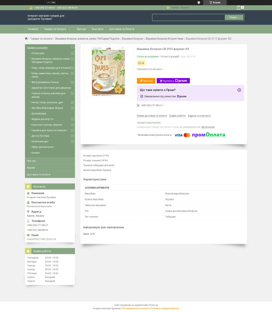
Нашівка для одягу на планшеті (49, 130)
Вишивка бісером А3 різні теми (164, 38)
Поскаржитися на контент (135, 308)
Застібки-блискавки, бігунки (47, 108)
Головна (33, 29)
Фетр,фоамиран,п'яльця (45, 82)
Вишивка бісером (132, 38)
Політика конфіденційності (165, 308)
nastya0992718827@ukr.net (41, 239)
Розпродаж (37, 53)
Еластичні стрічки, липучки (46, 124)
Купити (148, 80)
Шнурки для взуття (42, 119)
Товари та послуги (55, 29)
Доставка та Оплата (121, 29)
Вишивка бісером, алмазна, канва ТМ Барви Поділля (87, 38)
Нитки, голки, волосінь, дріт (47, 102)
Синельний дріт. (40, 141)
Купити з (168, 80)
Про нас (81, 29)
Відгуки (31, 167)
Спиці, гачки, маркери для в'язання (51, 67)
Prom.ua (154, 305)
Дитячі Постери (40, 135)
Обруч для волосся (42, 147)
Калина (35, 152)
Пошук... (234, 17)
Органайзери (38, 113)
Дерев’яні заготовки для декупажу (51, 87)
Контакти (97, 29)
